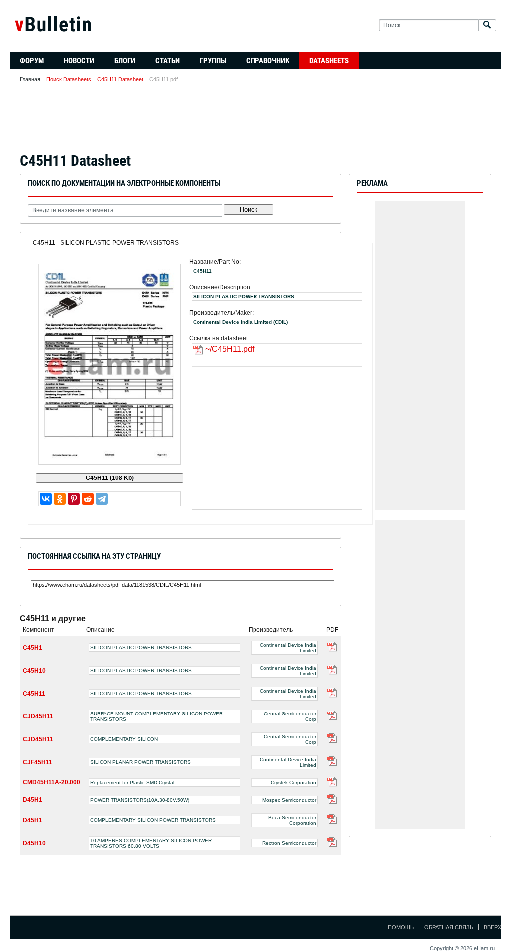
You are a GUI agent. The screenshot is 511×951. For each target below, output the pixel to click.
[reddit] (88, 499)
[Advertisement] (255, 120)
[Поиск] (487, 25)
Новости (79, 60)
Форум (32, 60)
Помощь (401, 927)
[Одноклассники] (60, 499)
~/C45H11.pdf (229, 349)
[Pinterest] (74, 499)
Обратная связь (448, 927)
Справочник (267, 60)
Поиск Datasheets (68, 79)
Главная (30, 79)
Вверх (492, 927)
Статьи (167, 60)
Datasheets (329, 60)
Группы (213, 60)
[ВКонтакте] (46, 499)
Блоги (124, 60)
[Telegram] (102, 499)
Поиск (248, 209)
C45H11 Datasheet (120, 79)
